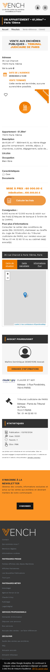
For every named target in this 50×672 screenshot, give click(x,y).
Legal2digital (7, 606)
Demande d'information (12, 617)
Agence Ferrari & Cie (10, 593)
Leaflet (17, 324)
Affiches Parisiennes (10, 568)
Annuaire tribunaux (10, 655)
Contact (5, 540)
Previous (6, 111)
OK (33, 668)
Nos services (7, 626)
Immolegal (6, 588)
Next (44, 111)
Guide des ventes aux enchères (15, 641)
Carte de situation (10, 264)
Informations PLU (40, 264)
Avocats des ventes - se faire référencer (19, 631)
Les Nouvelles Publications (13, 573)
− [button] (8, 278)
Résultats (15, 29)
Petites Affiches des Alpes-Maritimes (18, 564)
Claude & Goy (7, 597)
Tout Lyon (6, 578)
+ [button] (8, 274)
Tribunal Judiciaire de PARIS (32, 399)
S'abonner (25, 506)
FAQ (3, 646)
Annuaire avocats (9, 650)
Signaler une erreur (34, 457)
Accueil (5, 29)
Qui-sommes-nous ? (10, 544)
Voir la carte (7, 68)
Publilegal (6, 602)
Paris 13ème (15, 64)
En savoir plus (41, 668)
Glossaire (6, 659)
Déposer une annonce (11, 621)
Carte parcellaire (24, 264)
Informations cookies (11, 553)
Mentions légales (9, 549)
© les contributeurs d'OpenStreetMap (32, 324)
